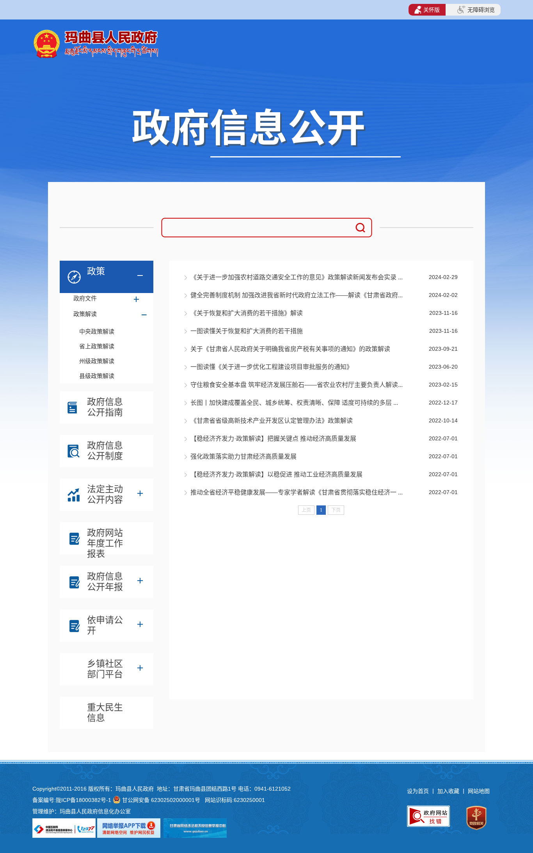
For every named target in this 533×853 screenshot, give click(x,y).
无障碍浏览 (481, 10)
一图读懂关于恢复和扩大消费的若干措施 (246, 331)
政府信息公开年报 (105, 581)
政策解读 (85, 314)
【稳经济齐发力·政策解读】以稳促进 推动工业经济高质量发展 (276, 474)
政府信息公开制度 (105, 450)
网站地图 (479, 791)
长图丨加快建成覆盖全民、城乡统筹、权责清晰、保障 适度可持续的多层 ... (294, 402)
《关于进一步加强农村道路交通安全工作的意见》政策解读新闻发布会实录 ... (296, 277)
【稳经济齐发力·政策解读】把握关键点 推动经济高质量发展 (273, 438)
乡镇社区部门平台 (105, 669)
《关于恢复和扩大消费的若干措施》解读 (246, 313)
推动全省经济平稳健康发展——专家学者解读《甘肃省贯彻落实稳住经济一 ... (296, 492)
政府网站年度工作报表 (105, 540)
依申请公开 (105, 625)
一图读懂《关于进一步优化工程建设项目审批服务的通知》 (271, 367)
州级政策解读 (96, 361)
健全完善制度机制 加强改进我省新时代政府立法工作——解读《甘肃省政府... (296, 295)
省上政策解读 (96, 346)
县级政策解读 (96, 376)
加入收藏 (449, 791)
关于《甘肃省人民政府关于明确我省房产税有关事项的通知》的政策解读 (290, 349)
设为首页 (418, 791)
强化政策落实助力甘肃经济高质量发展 (243, 456)
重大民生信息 (105, 712)
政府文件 (85, 298)
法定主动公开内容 (105, 494)
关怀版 (431, 10)
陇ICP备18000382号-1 (83, 800)
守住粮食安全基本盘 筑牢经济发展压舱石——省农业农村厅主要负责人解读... (296, 384)
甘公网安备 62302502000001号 (161, 800)
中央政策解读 (96, 331)
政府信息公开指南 (105, 407)
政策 (96, 271)
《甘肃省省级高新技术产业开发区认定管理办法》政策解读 (271, 420)
